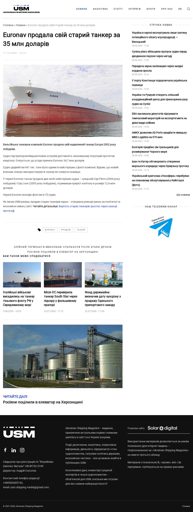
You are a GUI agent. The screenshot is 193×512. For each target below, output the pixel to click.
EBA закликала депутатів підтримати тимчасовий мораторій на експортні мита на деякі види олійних (159, 118)
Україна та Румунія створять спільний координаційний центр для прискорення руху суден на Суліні (160, 99)
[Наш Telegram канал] (161, 227)
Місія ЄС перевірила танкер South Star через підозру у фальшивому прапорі (60, 298)
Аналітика (100, 9)
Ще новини (183, 194)
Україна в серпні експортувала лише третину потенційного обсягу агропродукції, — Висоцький (159, 37)
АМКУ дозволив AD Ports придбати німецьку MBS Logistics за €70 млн (159, 135)
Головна (8, 25)
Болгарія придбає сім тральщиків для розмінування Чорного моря (155, 149)
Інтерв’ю (135, 9)
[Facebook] (5, 450)
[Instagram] (22, 450)
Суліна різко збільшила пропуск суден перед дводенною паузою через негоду (159, 54)
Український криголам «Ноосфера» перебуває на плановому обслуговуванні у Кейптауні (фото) (160, 180)
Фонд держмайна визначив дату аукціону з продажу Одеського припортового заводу (103, 298)
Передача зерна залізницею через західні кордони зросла (157, 68)
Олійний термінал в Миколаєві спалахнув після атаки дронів (63, 247)
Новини (81, 9)
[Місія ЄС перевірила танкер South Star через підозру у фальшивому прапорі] (63, 275)
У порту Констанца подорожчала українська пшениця (159, 82)
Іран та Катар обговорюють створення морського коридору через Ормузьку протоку (160, 164)
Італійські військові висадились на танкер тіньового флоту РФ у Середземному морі (18, 298)
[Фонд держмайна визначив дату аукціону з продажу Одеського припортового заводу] (104, 275)
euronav (50, 230)
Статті (118, 9)
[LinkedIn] (13, 450)
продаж (66, 230)
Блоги (151, 9)
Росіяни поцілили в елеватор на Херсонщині (62, 252)
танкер (81, 230)
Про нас (167, 9)
